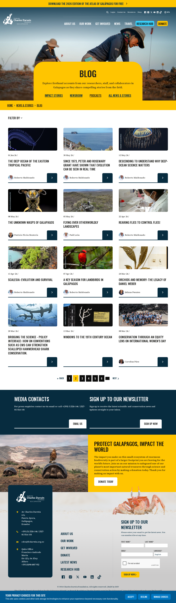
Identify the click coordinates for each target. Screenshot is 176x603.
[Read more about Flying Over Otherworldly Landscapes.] (107, 235)
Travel (128, 24)
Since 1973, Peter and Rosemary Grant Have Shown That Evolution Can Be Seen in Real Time (86, 165)
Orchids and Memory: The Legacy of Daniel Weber (142, 282)
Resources (132, 12)
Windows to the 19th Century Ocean (87, 337)
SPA (168, 12)
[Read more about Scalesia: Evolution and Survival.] (52, 292)
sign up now (129, 574)
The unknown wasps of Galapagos (31, 222)
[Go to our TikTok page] (98, 575)
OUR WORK (85, 24)
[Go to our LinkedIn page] (91, 575)
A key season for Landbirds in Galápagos (83, 282)
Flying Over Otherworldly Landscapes (80, 224)
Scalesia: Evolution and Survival (30, 280)
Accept (131, 596)
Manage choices (161, 596)
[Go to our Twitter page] (76, 575)
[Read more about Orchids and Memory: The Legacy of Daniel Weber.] (163, 292)
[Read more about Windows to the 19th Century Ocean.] (107, 361)
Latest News (69, 562)
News (117, 24)
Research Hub (145, 24)
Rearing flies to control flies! (139, 222)
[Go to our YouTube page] (83, 575)
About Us (67, 534)
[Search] (107, 12)
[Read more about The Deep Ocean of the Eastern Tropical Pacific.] (52, 177)
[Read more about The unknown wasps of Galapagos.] (52, 235)
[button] (145, 12)
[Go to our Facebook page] (62, 575)
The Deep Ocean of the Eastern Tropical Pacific (28, 163)
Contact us (121, 12)
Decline (144, 596)
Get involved (69, 548)
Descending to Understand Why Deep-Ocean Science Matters (143, 163)
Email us (77, 424)
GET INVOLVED (102, 24)
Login (113, 12)
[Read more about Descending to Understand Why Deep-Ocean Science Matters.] (163, 177)
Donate (162, 24)
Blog (39, 105)
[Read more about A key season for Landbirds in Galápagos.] (107, 292)
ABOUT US (69, 24)
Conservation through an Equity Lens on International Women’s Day (142, 339)
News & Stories (24, 105)
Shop (140, 12)
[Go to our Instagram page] (69, 575)
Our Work (67, 541)
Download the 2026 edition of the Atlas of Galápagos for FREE (86, 4)
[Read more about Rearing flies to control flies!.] (163, 235)
